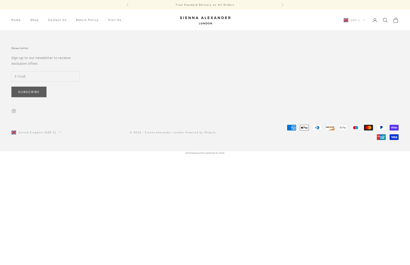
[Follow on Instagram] (13, 111)
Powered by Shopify (200, 132)
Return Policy (87, 20)
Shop (34, 20)
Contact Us (57, 20)
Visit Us (114, 20)
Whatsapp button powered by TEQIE (205, 153)
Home (16, 20)
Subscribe (29, 92)
